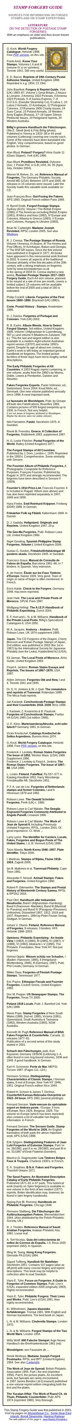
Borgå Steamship (31, 1416)
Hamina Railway (54, 1416)
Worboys (12, 234)
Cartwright (32, 1362)
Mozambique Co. (38, 1413)
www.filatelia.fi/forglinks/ (55, 1419)
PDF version (21, 54)
